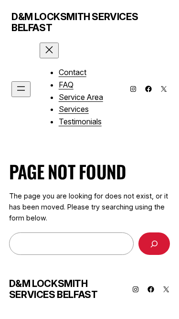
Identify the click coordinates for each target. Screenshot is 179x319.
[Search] (154, 243)
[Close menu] (49, 50)
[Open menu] (21, 89)
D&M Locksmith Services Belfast (74, 22)
